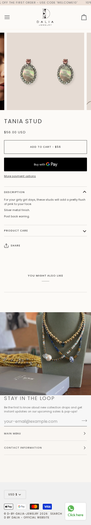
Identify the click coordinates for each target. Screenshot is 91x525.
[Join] (83, 421)
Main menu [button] (12, 433)
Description (14, 192)
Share (15, 245)
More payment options (20, 176)
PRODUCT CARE (16, 231)
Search (56, 514)
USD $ (12, 494)
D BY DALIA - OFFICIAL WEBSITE (26, 517)
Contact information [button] (23, 448)
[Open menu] (11, 17)
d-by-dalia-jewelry (23, 514)
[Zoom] (16, 100)
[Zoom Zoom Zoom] (45, 71)
